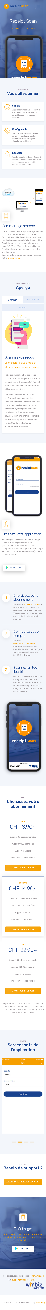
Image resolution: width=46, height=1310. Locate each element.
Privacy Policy (40, 1303)
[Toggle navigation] (38, 6)
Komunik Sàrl (38, 1276)
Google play (15, 568)
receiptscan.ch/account (24, 643)
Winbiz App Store (31, 604)
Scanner (12, 299)
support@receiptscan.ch (23, 1280)
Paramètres (33, 299)
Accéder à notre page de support (23, 1182)
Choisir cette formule (23, 868)
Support (23, 307)
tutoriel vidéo (13, 258)
